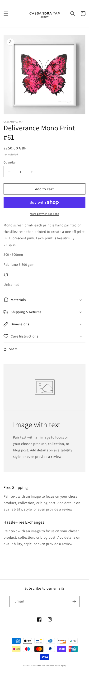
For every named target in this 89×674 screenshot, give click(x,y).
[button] (6, 13)
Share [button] (13, 349)
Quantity (9, 162)
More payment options (44, 213)
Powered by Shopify (56, 665)
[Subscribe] (74, 601)
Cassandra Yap (38, 665)
